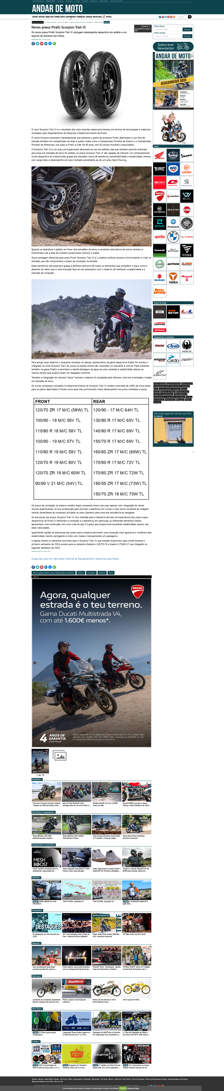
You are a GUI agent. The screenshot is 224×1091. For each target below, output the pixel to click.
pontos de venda (63, 22)
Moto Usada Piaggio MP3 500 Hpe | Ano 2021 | (173, 414)
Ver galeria (91, 573)
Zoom (111, 573)
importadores (98, 22)
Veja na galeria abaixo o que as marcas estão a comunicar (53, 573)
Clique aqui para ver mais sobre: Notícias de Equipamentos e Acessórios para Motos (75, 558)
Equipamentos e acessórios (43, 845)
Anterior (81, 573)
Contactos (117, 1079)
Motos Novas (187, 383)
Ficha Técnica (126, 1079)
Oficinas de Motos (168, 391)
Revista (108, 16)
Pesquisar (187, 29)
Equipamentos (78, 1079)
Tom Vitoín (63, 1079)
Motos (70, 1079)
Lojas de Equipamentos (163, 394)
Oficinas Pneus (183, 391)
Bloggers (180, 400)
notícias (106, 22)
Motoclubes (97, 16)
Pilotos (188, 400)
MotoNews (36, 779)
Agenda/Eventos (173, 383)
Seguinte (102, 573)
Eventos (35, 16)
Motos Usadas (159, 383)
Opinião (57, 16)
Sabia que (36, 976)
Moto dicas (36, 1009)
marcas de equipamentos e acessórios (81, 22)
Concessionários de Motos (169, 389)
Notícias (41, 1079)
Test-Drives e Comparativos (43, 812)
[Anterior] (56, 663)
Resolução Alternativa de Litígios (42, 1081)
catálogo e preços (50, 22)
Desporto (35, 943)
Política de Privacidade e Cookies (156, 1079)
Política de (133, 1088)
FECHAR (123, 1088)
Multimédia (36, 910)
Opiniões (35, 877)
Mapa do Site (58, 1081)
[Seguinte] (128, 663)
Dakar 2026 (50, 16)
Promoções (81, 16)
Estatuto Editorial (138, 1079)
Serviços (157, 402)
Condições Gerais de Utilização (178, 1079)
